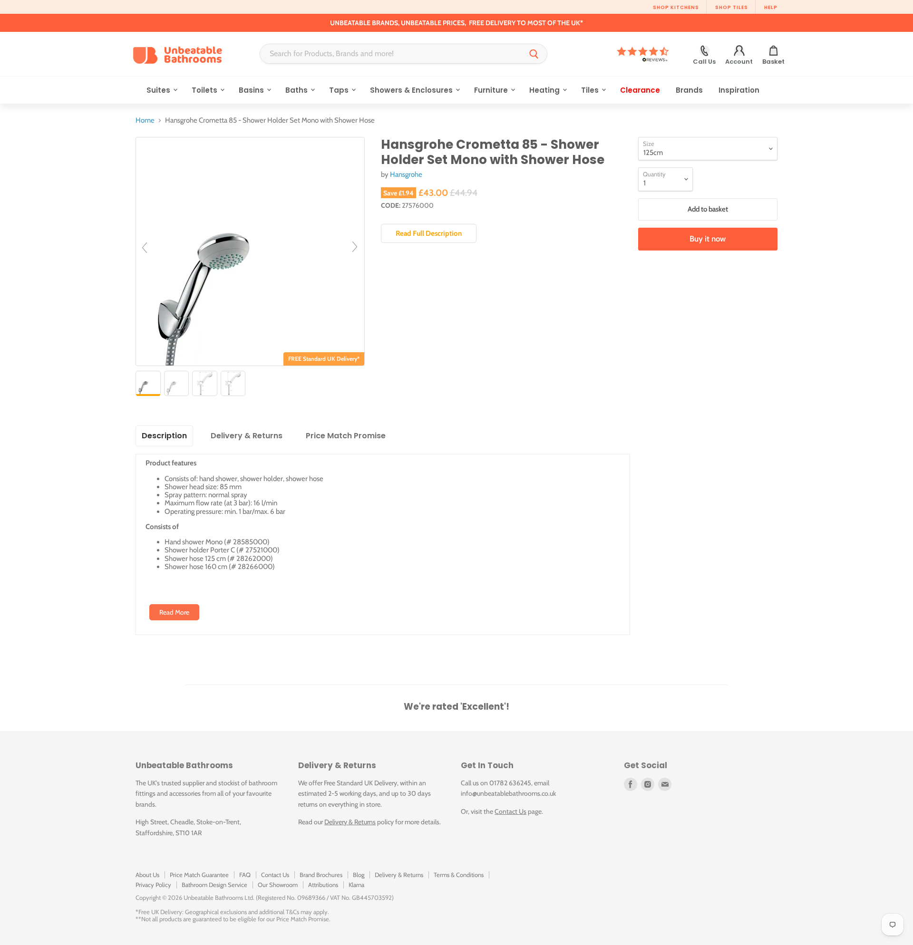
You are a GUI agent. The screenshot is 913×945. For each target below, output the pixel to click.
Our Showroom (278, 884)
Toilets (205, 90)
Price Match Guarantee (199, 874)
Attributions (323, 884)
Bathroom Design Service (214, 884)
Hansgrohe (406, 174)
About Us (147, 874)
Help (770, 7)
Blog (358, 874)
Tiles (591, 90)
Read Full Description (429, 233)
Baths (297, 90)
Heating (545, 90)
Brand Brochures (321, 874)
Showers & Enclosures (412, 90)
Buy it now (708, 238)
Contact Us (510, 811)
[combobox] (390, 53)
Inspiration (739, 90)
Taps (339, 90)
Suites (159, 90)
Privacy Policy (153, 884)
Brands (689, 90)
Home (145, 120)
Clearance (640, 90)
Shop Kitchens (676, 7)
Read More (174, 612)
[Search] (534, 53)
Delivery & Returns (350, 822)
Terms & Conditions (459, 874)
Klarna (356, 884)
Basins (252, 90)
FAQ (245, 874)
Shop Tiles (731, 7)
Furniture (492, 90)
